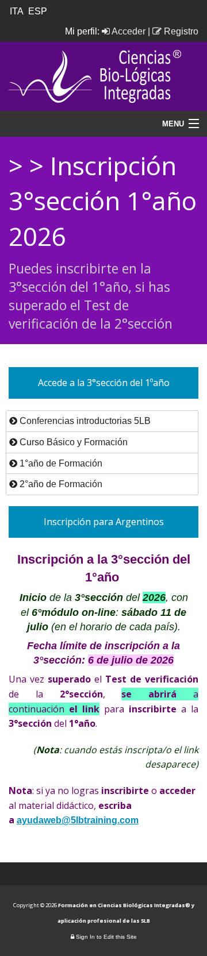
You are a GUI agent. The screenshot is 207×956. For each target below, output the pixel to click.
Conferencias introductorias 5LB (84, 421)
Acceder (127, 31)
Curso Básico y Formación (72, 442)
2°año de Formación (59, 484)
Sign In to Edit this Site (105, 937)
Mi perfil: (83, 31)
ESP (38, 11)
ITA (18, 11)
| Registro (173, 31)
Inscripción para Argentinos (104, 521)
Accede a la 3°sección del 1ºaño (104, 382)
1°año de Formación (59, 463)
